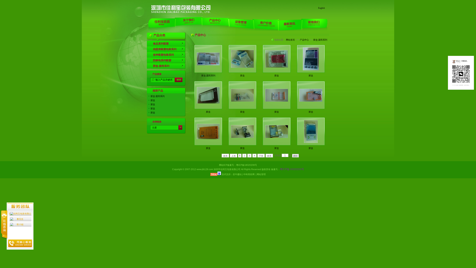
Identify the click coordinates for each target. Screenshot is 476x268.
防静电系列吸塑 (162, 60)
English (321, 8)
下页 (261, 156)
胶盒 (153, 100)
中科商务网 (249, 174)
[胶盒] (242, 67)
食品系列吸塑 (161, 43)
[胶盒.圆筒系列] (208, 64)
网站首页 (290, 40)
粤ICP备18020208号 (246, 165)
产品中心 (304, 40)
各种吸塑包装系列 (163, 54)
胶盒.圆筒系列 (161, 65)
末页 (269, 156)
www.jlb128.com (205, 169)
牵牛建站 (237, 174)
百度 (154, 127)
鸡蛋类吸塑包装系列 (164, 49)
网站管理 (261, 174)
